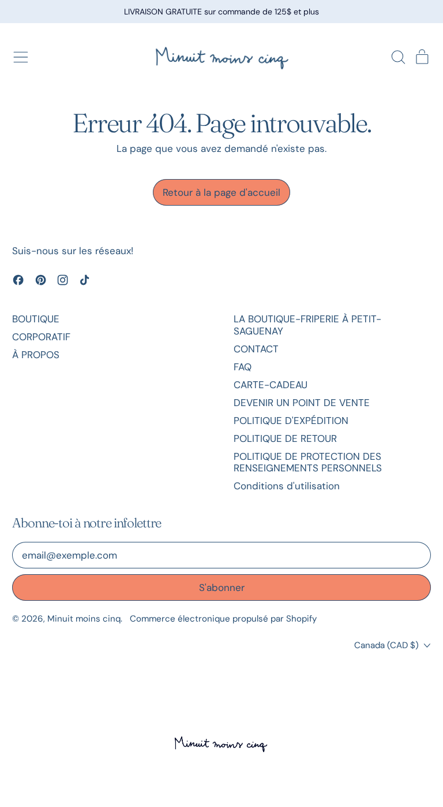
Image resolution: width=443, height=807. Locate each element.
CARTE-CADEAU (270, 384)
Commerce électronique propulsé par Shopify (223, 618)
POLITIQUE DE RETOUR (285, 438)
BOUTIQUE (35, 319)
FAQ (242, 366)
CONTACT (256, 349)
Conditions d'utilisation (287, 485)
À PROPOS (35, 354)
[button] (398, 57)
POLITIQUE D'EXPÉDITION (291, 420)
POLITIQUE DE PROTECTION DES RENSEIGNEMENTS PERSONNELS (308, 462)
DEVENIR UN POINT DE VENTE (302, 402)
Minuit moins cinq (84, 618)
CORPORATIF (41, 336)
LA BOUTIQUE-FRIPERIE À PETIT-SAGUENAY (307, 325)
